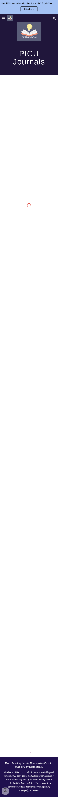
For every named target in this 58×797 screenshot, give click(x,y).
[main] (29, 57)
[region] (29, 7)
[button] (3, 18)
